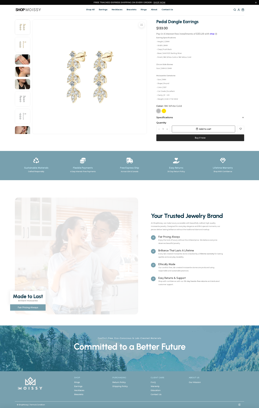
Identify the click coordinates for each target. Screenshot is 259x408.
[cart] (242, 9)
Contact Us (167, 9)
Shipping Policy (120, 386)
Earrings (103, 9)
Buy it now (200, 137)
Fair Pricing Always (28, 307)
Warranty (155, 386)
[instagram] (239, 404)
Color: (169, 106)
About (154, 9)
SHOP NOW (159, 2)
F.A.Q (153, 382)
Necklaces (117, 9)
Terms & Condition (37, 405)
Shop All (90, 9)
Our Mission (195, 382)
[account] (238, 9)
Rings (144, 9)
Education (156, 390)
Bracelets (131, 9)
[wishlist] (240, 129)
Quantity (161, 122)
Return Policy (119, 382)
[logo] (28, 10)
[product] (141, 25)
